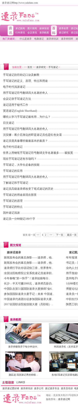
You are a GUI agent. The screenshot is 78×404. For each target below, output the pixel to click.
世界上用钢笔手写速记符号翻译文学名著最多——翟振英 (38, 152)
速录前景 (63, 28)
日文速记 (8, 122)
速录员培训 (67, 388)
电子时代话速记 (13, 146)
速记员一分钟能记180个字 (19, 218)
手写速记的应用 (13, 170)
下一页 (59, 234)
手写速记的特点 (13, 206)
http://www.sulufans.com (26, 2)
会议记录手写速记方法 (17, 98)
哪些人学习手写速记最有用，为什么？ (27, 116)
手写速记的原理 (13, 200)
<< (38, 234)
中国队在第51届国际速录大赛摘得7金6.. (28, 288)
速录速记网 (64, 399)
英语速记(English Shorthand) (20, 110)
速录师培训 (52, 38)
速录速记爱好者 (10, 388)
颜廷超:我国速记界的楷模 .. (23, 374)
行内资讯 (20, 32)
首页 (29, 67)
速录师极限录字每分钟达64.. (23, 346)
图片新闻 (32, 28)
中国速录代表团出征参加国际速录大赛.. (28, 299)
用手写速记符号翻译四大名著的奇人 (25, 92)
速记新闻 (20, 28)
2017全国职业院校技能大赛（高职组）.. (28, 304)
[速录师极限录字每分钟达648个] (23, 342)
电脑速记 (39, 38)
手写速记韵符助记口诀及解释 (21, 74)
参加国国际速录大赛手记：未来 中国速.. (29, 293)
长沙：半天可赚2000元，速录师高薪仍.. (28, 283)
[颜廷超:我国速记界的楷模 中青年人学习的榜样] (23, 371)
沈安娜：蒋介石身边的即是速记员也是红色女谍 (32, 134)
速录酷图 (44, 32)
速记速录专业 (52, 388)
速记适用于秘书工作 (15, 104)
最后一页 (72, 234)
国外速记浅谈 (11, 212)
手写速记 (53, 67)
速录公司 (39, 388)
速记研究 (63, 32)
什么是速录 (26, 38)
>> (50, 234)
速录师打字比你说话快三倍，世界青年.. (28, 267)
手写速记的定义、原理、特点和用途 (25, 80)
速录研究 (41, 67)
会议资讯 (32, 32)
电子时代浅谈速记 (14, 86)
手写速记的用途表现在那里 (20, 194)
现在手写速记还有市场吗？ (20, 158)
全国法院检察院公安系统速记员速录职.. (28, 273)
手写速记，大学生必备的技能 (21, 164)
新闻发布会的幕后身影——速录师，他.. (28, 257)
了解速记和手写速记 (15, 182)
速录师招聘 (67, 38)
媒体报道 (44, 28)
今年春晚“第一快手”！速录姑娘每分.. (27, 278)
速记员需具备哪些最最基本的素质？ (25, 140)
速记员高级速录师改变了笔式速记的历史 (28, 188)
